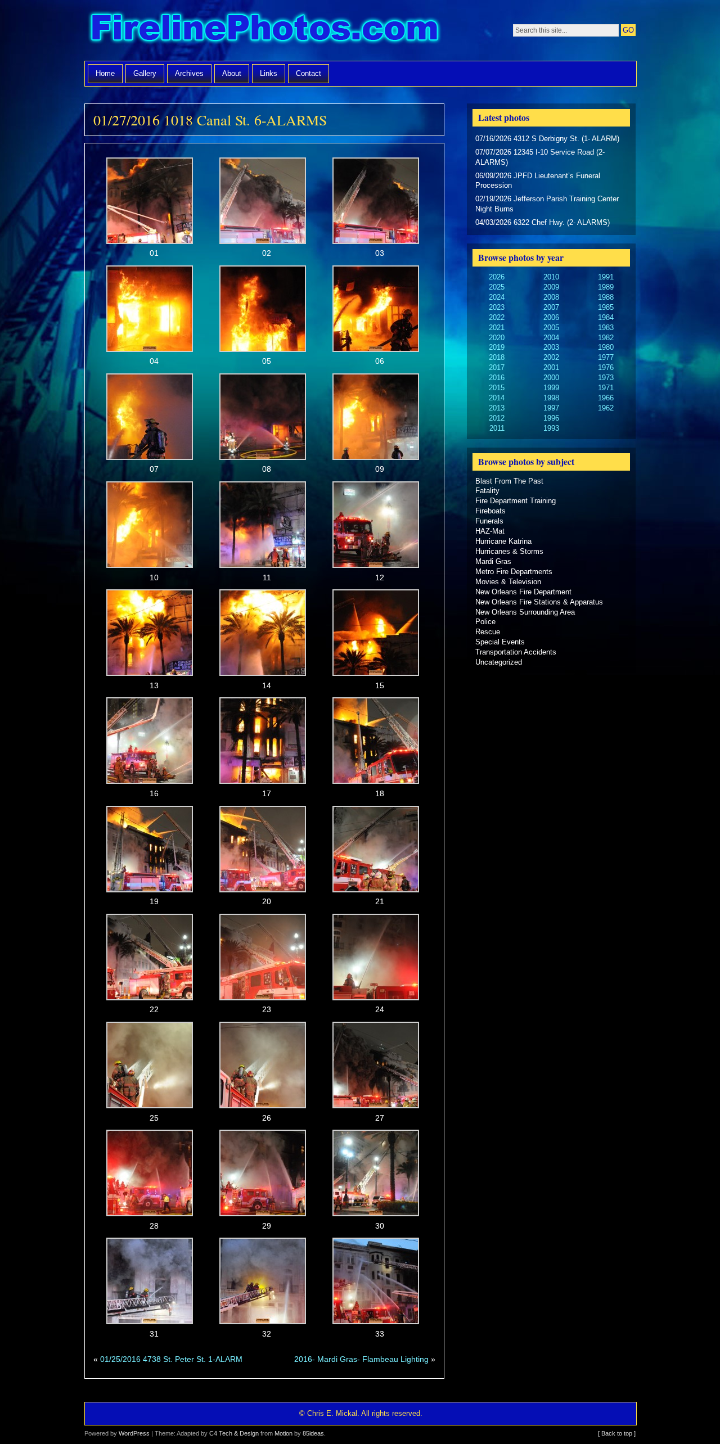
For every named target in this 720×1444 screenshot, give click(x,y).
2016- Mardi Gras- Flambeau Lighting (361, 1359)
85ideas (313, 1433)
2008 (551, 297)
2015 (497, 387)
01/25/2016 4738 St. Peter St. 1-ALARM (171, 1359)
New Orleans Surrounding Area (525, 612)
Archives (189, 73)
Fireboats (490, 511)
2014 (497, 398)
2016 (497, 377)
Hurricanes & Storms (509, 551)
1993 (551, 428)
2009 (551, 287)
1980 (606, 347)
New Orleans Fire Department (523, 592)
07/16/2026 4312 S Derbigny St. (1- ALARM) (547, 138)
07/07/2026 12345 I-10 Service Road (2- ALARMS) (540, 157)
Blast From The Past (509, 481)
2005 (551, 327)
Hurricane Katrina (503, 541)
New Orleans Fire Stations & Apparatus (539, 602)
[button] (149, 208)
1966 (606, 398)
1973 (606, 377)
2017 (497, 367)
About (231, 73)
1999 (551, 387)
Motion (283, 1433)
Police (485, 621)
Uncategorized (498, 662)
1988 (606, 297)
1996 (551, 418)
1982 (606, 337)
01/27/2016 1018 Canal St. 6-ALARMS (210, 119)
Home (105, 73)
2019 (497, 347)
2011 (497, 428)
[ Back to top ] (617, 1433)
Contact (308, 73)
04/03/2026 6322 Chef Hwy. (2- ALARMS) (542, 222)
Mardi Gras (493, 561)
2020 (497, 337)
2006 (551, 317)
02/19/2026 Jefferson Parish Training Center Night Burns (547, 204)
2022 (497, 317)
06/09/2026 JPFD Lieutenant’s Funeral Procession (537, 181)
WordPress (134, 1433)
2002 (551, 357)
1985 (606, 307)
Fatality (487, 490)
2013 (497, 408)
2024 (497, 297)
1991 (606, 277)
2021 (497, 327)
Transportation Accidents (515, 652)
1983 (606, 327)
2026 (497, 277)
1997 (551, 408)
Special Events (500, 642)
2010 (551, 277)
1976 (606, 367)
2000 (551, 377)
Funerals (489, 521)
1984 (606, 317)
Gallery (144, 73)
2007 (551, 307)
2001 (551, 367)
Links (268, 73)
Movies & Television (508, 581)
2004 (551, 337)
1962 (606, 408)
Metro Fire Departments (513, 571)
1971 (606, 387)
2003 (551, 347)
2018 (497, 357)
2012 (497, 418)
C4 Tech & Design (234, 1433)
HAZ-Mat (490, 531)
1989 (606, 287)
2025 (497, 287)
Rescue (487, 632)
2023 (497, 307)
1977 (606, 357)
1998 (551, 398)
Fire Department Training (515, 501)
